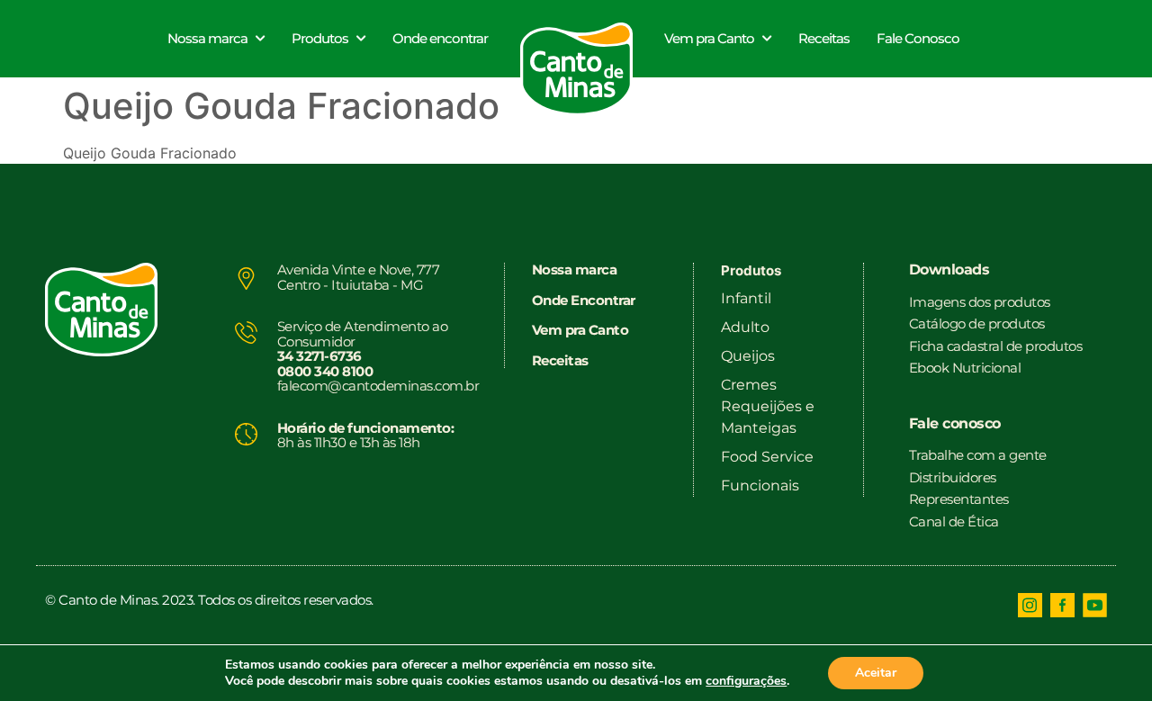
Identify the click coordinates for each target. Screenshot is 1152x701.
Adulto (745, 327)
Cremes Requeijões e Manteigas (767, 406)
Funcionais (760, 485)
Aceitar (875, 672)
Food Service (767, 456)
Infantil (746, 298)
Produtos (320, 38)
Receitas (824, 38)
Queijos (748, 355)
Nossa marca (207, 38)
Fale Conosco (918, 38)
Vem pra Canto (709, 38)
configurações (746, 681)
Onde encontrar (440, 38)
